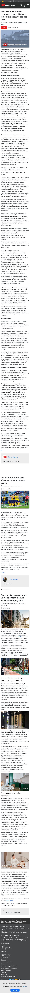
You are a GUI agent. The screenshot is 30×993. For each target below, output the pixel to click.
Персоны (22, 920)
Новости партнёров (6, 922)
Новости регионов (17, 922)
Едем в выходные (5, 920)
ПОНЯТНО (15, 990)
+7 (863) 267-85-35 (6, 954)
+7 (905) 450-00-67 (6, 947)
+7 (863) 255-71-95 (6, 946)
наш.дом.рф (9, 900)
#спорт (3, 572)
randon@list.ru (4, 957)
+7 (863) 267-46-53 (6, 955)
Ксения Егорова (13, 457)
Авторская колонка (22, 921)
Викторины (12, 921)
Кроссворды (4, 921)
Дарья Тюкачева (13, 579)
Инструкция (15, 920)
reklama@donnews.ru (6, 949)
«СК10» (19, 637)
